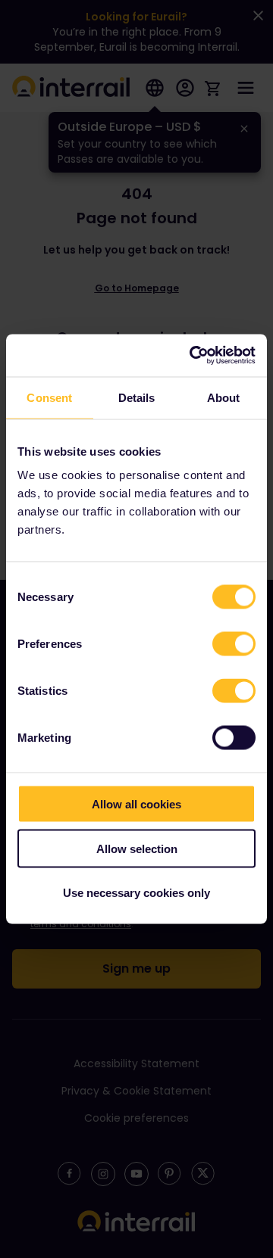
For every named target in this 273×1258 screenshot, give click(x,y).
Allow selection (136, 848)
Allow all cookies (136, 804)
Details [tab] (136, 397)
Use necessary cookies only (136, 892)
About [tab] (223, 397)
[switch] (234, 644)
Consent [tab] (49, 397)
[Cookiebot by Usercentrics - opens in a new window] (193, 356)
